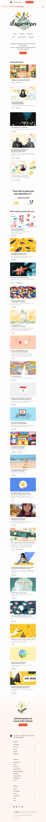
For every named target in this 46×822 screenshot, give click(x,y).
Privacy (18, 815)
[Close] (43, 7)
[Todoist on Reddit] (22, 807)
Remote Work (18, 82)
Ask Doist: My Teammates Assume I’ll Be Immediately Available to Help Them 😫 (22, 672)
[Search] (24, 2)
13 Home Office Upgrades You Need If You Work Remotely (21, 215)
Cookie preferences (28, 815)
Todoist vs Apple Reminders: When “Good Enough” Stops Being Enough (21, 336)
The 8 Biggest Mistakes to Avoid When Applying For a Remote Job (22, 239)
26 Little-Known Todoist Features (17, 578)
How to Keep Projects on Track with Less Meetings (21, 528)
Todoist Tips (17, 158)
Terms (22, 815)
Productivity (14, 131)
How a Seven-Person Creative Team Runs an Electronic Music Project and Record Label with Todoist (22, 135)
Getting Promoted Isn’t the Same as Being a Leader (21, 624)
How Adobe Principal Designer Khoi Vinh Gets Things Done (22, 433)
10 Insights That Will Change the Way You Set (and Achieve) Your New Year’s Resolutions (21, 384)
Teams (13, 82)
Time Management (18, 549)
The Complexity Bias (14, 361)
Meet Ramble (20, 6)
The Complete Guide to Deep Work (18, 112)
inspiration (17, 2)
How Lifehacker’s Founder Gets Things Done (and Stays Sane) (22, 504)
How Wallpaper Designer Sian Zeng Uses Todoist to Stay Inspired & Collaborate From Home (23, 553)
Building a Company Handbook (17, 65)
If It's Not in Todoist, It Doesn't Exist (18, 161)
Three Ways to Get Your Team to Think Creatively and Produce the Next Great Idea (22, 479)
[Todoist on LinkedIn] (16, 807)
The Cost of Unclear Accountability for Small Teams (21, 310)
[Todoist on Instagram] (19, 807)
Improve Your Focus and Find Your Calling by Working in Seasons (23, 648)
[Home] (11, 2)
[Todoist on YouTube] (14, 807)
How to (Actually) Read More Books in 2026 (20, 601)
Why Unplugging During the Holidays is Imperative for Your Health (22, 456)
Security (14, 815)
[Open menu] (35, 2)
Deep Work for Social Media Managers (18, 263)
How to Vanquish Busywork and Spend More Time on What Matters (22, 408)
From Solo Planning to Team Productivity (19, 87)
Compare (13, 358)
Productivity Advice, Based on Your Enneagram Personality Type (21, 287)
